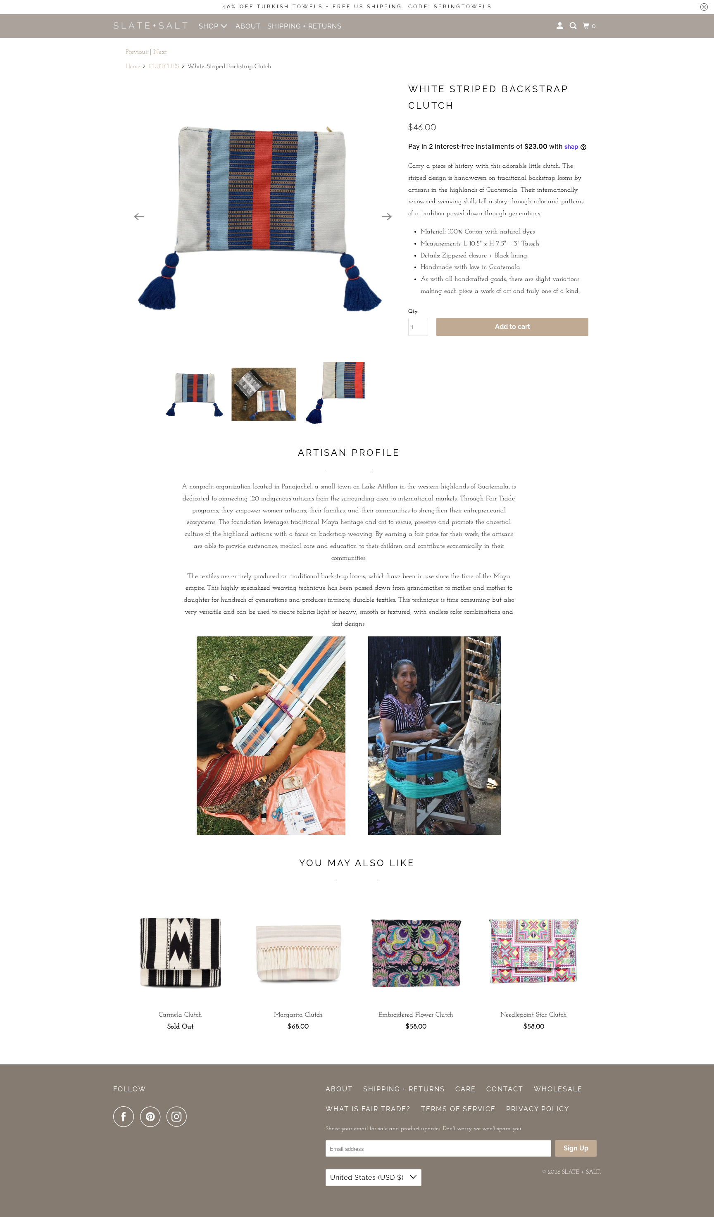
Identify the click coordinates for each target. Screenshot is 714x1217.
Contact (505, 1089)
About (339, 1089)
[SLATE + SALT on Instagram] (179, 1116)
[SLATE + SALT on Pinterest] (152, 1116)
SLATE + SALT (581, 1172)
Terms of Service (458, 1109)
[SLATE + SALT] (150, 26)
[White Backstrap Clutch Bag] (263, 216)
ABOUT (248, 26)
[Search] (574, 26)
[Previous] (139, 216)
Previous (137, 52)
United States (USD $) (368, 1177)
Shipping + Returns (404, 1089)
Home (133, 67)
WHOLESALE (558, 1089)
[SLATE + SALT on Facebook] (125, 1116)
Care (465, 1089)
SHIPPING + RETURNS (304, 26)
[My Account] (560, 26)
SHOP (210, 26)
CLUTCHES (164, 67)
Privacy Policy (537, 1109)
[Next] (387, 216)
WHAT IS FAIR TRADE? (368, 1109)
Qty (413, 311)
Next (160, 52)
